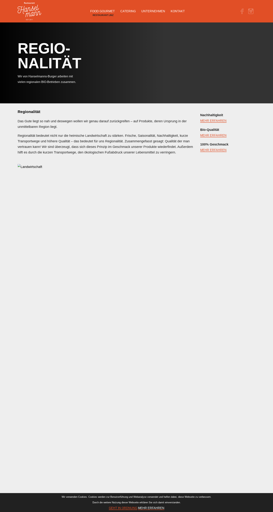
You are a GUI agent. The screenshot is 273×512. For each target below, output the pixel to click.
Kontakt (178, 11)
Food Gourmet (102, 11)
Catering (128, 11)
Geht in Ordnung (123, 508)
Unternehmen (153, 11)
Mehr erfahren (213, 120)
